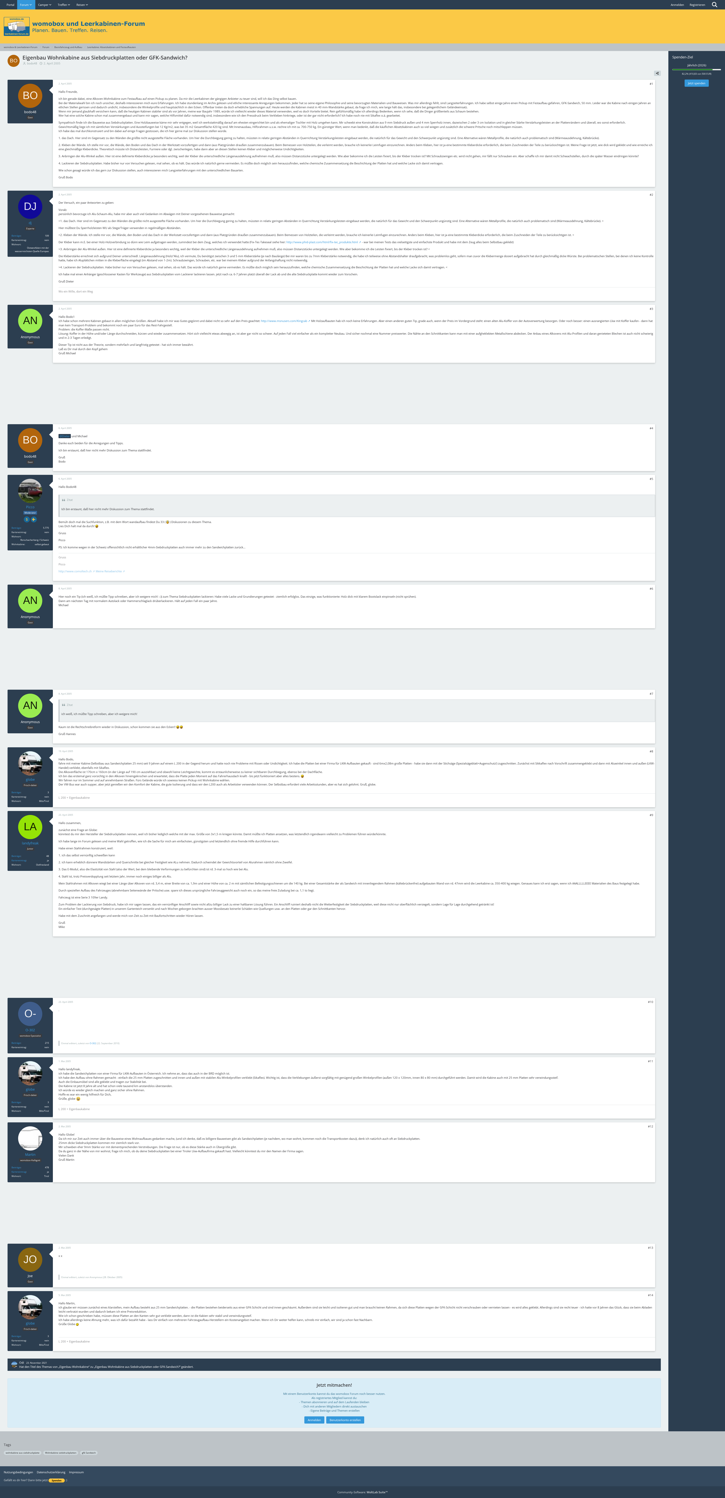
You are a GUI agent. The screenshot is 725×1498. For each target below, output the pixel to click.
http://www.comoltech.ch (75, 571)
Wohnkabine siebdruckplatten (60, 1452)
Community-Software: (362, 1492)
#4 (651, 428)
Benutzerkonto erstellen (345, 1420)
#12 (650, 1126)
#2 (651, 195)
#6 (651, 588)
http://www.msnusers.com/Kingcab (284, 321)
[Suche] (714, 4)
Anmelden (677, 5)
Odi (21, 1362)
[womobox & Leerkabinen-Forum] (362, 26)
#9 (651, 815)
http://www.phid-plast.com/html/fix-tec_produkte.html (322, 242)
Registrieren (697, 5)
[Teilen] (657, 73)
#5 (651, 479)
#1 (651, 84)
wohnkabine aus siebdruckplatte (22, 1452)
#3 (651, 309)
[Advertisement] (334, 393)
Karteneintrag (19, 860)
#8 (651, 751)
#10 (650, 1002)
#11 (650, 1061)
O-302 (93, 1043)
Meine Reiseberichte (109, 571)
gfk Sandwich (89, 1452)
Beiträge (16, 235)
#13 (650, 1248)
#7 (651, 694)
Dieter (66, 436)
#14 (650, 1295)
